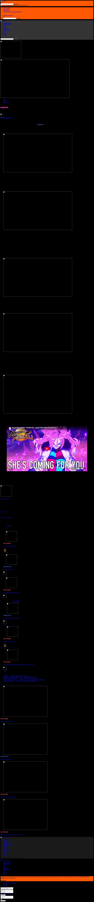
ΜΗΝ (16, 601)
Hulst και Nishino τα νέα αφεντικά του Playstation (32, 679)
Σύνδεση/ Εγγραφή (7, 15)
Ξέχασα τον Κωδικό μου (9, 883)
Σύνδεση (5, 884)
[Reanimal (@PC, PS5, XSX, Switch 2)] (11, 541)
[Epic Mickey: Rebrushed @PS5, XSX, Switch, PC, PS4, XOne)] (25, 829)
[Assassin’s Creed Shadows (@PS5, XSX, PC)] (11, 587)
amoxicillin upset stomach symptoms (12, 677)
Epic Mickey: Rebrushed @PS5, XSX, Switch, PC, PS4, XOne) (12, 834)
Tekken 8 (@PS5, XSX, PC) (30, 677)
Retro (4, 35)
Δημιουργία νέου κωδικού (7, 889)
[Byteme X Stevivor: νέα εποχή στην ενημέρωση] (12, 613)
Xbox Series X (7, 29)
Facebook (5, 840)
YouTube (5, 842)
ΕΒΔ (14, 601)
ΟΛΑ (18, 601)
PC (4, 32)
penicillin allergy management (10, 679)
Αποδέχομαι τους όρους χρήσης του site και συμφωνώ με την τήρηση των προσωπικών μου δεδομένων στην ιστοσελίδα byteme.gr (26, 899)
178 (5, 624)
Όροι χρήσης (6, 10)
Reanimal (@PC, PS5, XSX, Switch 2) (10, 546)
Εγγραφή (5, 885)
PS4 (4, 26)
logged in (9, 525)
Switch (5, 31)
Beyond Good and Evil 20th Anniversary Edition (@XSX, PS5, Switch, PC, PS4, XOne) (18, 664)
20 (5, 671)
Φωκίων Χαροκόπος (6, 118)
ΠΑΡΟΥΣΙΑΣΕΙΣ (7, 24)
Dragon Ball (40, 124)
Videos (5, 854)
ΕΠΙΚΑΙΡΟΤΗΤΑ (7, 23)
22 (5, 647)
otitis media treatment (8, 681)
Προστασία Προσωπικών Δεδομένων (12, 11)
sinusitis (5, 675)
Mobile (5, 33)
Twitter (5, 841)
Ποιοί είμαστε (6, 8)
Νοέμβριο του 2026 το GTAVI (8, 569)
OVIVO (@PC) (3, 511)
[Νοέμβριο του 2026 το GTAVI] (11, 564)
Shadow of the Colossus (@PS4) (7, 517)
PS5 (4, 27)
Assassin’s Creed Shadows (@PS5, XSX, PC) (11, 592)
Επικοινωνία (6, 9)
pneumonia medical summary (10, 678)
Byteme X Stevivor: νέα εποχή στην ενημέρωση (12, 618)
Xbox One (5, 28)
